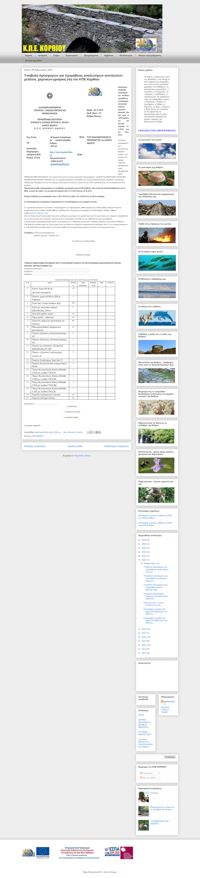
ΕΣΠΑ (141, 715)
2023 (144, 552)
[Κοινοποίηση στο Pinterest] (99, 432)
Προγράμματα (91, 55)
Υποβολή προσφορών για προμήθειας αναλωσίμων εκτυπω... (156, 569)
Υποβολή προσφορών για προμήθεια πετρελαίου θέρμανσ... (155, 578)
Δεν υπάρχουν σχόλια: (73, 432)
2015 (144, 641)
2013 (144, 649)
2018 (144, 629)
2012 (144, 653)
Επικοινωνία (126, 55)
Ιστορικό (42, 55)
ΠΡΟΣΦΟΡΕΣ (38, 436)
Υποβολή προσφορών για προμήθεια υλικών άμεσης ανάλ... (155, 587)
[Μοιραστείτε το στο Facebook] (96, 432)
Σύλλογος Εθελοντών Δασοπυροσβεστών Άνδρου (145, 743)
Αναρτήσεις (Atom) (82, 456)
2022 (144, 556)
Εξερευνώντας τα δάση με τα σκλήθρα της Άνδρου (162, 808)
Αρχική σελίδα (75, 446)
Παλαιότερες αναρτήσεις (116, 446)
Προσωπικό (72, 55)
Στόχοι (56, 55)
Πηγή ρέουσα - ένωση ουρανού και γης (153, 603)
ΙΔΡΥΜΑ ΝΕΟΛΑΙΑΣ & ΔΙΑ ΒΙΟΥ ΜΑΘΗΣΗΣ (144, 723)
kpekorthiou (169, 702)
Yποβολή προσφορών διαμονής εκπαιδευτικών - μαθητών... (156, 596)
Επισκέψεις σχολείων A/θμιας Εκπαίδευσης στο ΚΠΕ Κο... (155, 620)
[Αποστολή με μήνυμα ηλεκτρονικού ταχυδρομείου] (88, 432)
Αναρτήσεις (147, 773)
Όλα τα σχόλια (149, 777)
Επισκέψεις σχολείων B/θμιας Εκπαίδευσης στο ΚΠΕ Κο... (155, 611)
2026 (144, 540)
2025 (144, 544)
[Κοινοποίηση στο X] (94, 432)
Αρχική (28, 55)
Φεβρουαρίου (150, 563)
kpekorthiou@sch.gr (60, 164)
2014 (144, 645)
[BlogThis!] (91, 432)
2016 (144, 637)
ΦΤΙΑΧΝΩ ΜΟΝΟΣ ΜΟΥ (144, 733)
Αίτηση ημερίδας (33, 60)
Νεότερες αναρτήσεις (35, 446)
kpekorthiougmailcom (37, 213)
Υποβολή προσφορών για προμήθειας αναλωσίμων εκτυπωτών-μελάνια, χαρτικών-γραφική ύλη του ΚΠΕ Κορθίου (73, 77)
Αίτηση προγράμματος (150, 55)
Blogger (113, 872)
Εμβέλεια (108, 55)
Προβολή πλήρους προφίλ (165, 709)
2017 (144, 633)
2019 (144, 560)
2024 (144, 548)
